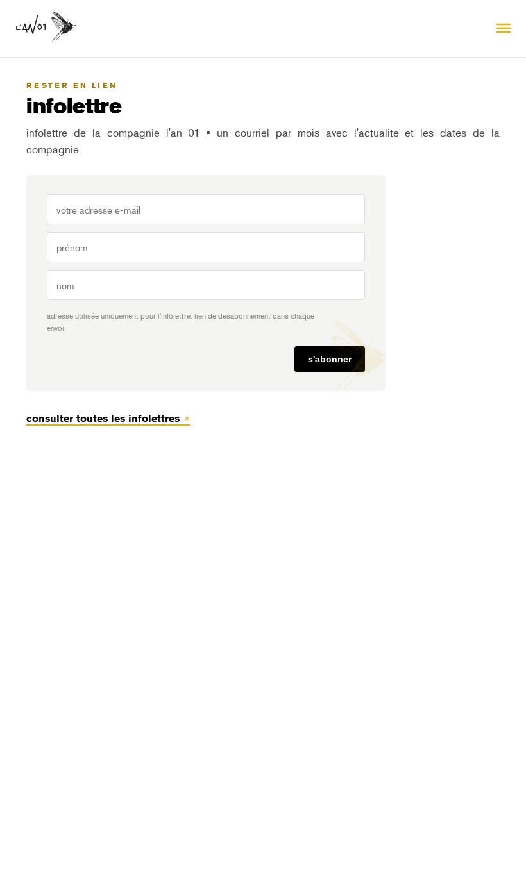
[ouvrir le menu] (503, 28)
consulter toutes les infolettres (104, 418)
